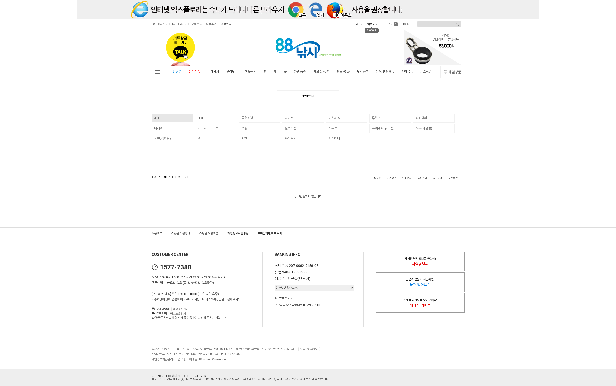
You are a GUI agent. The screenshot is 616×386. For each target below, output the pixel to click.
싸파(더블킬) (424, 128)
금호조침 (247, 118)
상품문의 (196, 24)
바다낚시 (213, 72)
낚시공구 (362, 72)
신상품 (177, 72)
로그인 (359, 24)
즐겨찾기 (162, 24)
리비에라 (421, 118)
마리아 (158, 128)
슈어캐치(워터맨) (383, 128)
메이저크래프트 (208, 128)
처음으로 (157, 233)
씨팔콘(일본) (162, 138)
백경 (244, 128)
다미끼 (289, 118)
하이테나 (334, 138)
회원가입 (372, 24)
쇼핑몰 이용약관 (208, 233)
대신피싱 (334, 118)
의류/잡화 (343, 72)
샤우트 (332, 128)
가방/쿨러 (300, 72)
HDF (201, 118)
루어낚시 (232, 72)
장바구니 (389, 24)
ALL (157, 118)
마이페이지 (407, 24)
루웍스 (376, 118)
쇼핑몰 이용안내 (180, 233)
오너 (201, 138)
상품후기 (211, 24)
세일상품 (455, 72)
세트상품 (426, 72)
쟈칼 (244, 138)
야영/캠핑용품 (385, 72)
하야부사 (290, 138)
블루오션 (290, 128)
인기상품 (194, 72)
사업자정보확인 (309, 349)
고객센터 (225, 24)
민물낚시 (251, 72)
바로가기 (181, 24)
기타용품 (407, 72)
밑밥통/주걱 (322, 72)
